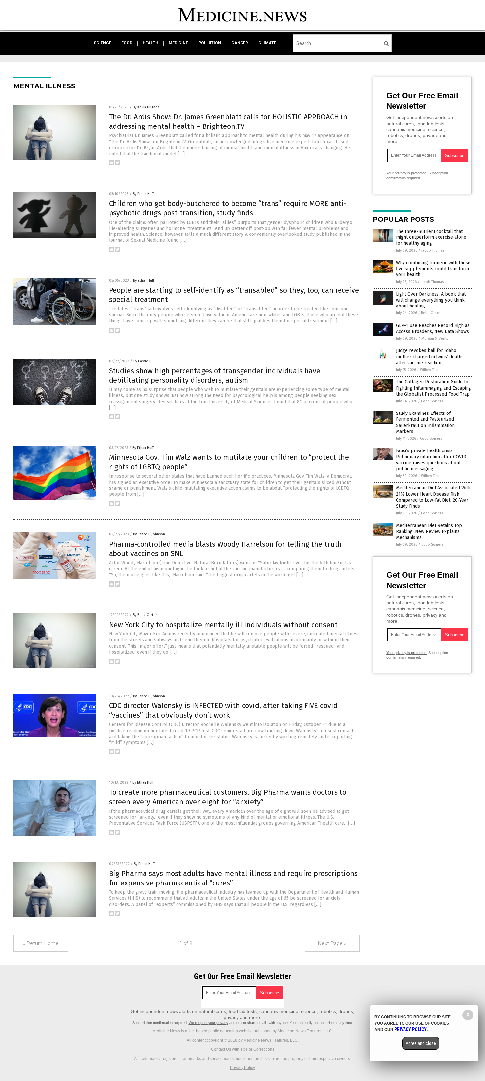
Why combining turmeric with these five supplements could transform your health (433, 268)
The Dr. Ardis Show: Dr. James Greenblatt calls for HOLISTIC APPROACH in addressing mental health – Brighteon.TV (228, 121)
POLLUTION (209, 43)
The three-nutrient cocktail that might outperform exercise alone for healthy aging (431, 237)
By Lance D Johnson (149, 534)
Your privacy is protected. (406, 173)
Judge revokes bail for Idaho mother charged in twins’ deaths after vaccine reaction (430, 356)
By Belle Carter (145, 615)
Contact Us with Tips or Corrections (242, 1049)
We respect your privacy (208, 1023)
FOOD (126, 43)
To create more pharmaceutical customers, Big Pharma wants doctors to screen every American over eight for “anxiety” (227, 797)
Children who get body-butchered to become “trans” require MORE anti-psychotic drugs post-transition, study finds (227, 208)
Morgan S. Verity (434, 338)
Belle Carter (431, 313)
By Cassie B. (142, 361)
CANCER (239, 43)
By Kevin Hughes (146, 107)
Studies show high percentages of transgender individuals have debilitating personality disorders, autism (214, 375)
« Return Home (41, 943)
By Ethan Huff (143, 194)
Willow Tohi (429, 370)
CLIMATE (267, 43)
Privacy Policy (242, 1067)
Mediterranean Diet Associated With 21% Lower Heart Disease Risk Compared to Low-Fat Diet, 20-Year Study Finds (433, 497)
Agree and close (421, 1043)
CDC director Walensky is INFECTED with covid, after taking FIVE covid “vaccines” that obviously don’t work (223, 710)
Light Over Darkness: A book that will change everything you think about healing (431, 300)
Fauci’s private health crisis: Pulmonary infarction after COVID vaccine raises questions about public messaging (431, 460)
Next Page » (332, 943)
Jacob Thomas (432, 250)
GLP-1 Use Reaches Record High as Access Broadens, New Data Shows (432, 328)
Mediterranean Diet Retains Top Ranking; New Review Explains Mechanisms (429, 531)
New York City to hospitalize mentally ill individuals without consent (223, 624)
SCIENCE (102, 43)
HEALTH (150, 43)
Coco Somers (432, 401)
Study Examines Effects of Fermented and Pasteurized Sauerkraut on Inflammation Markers (425, 422)
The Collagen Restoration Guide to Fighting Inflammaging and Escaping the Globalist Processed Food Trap (433, 388)
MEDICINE (178, 43)
